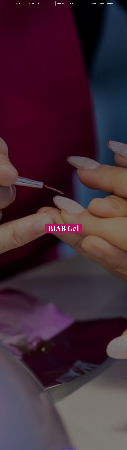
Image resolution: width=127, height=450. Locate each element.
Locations (30, 3)
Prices (39, 3)
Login (102, 3)
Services (19, 3)
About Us (93, 3)
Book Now (110, 3)
